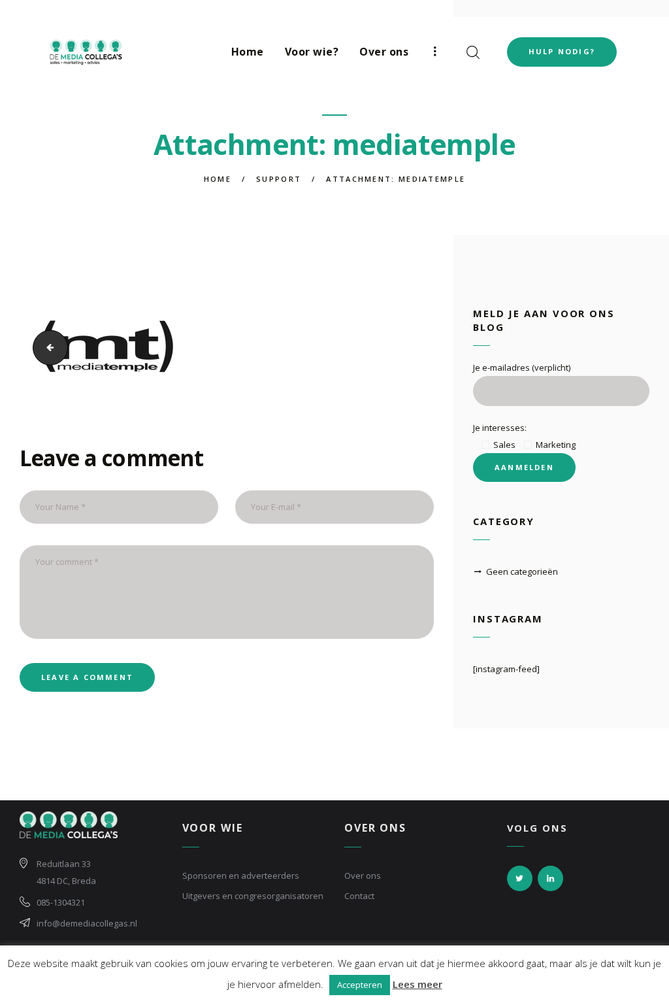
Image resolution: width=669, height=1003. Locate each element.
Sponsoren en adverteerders (240, 875)
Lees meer (417, 984)
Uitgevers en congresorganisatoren (252, 896)
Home (217, 179)
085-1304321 (61, 902)
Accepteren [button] (359, 985)
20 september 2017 (62, 417)
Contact (359, 896)
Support (278, 179)
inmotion (45, 348)
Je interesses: (500, 428)
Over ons (362, 875)
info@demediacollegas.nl (87, 923)
